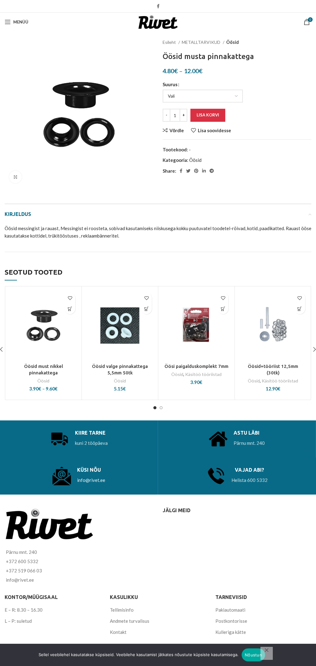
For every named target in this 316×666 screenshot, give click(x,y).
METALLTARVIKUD (201, 42)
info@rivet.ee (91, 480)
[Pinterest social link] (196, 171)
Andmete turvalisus (129, 621)
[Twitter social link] (188, 171)
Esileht (170, 42)
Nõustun (253, 654)
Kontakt (118, 632)
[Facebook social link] (158, 6)
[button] (146, 308)
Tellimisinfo (122, 610)
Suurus (170, 84)
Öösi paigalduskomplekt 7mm (196, 366)
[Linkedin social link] (204, 171)
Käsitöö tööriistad (203, 374)
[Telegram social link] (212, 171)
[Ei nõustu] (266, 653)
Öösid (232, 42)
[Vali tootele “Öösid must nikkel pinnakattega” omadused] (69, 308)
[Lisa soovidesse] (69, 298)
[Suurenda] (15, 177)
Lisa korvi (208, 114)
